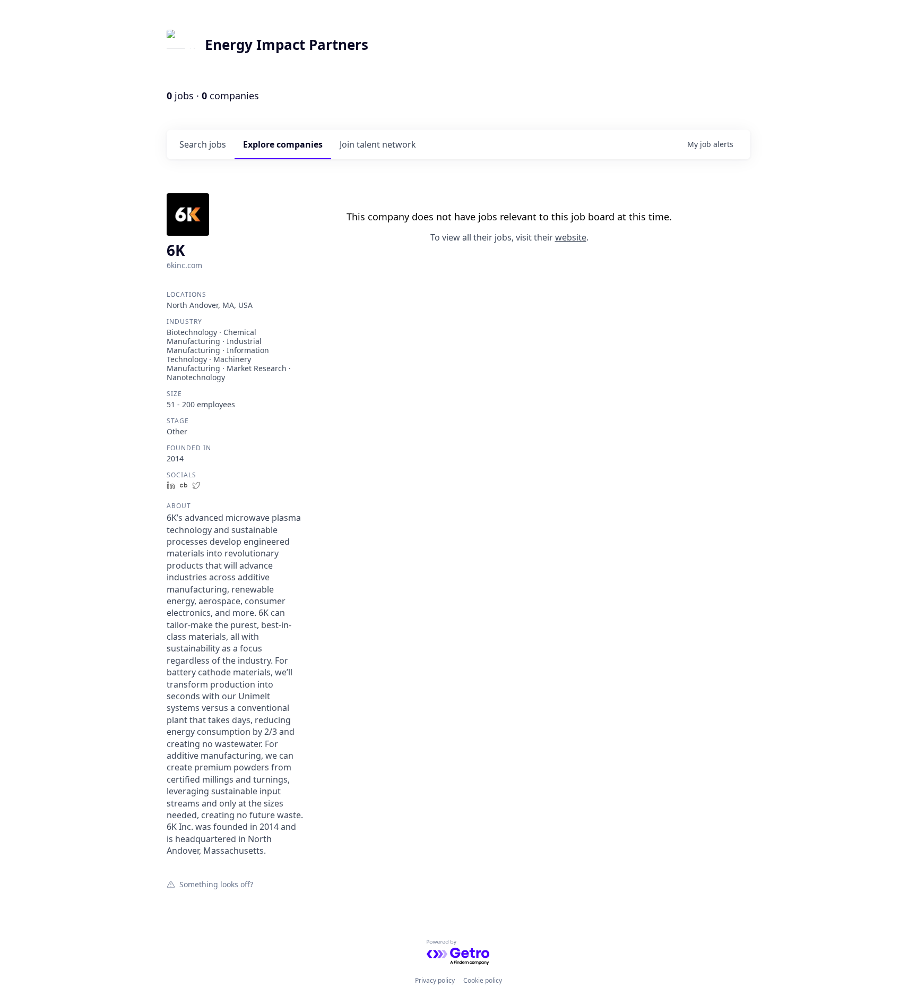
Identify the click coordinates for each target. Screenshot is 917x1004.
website (570, 237)
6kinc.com (184, 265)
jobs (202, 144)
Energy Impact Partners (286, 44)
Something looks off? (216, 884)
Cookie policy (482, 980)
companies (283, 144)
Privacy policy (435, 980)
